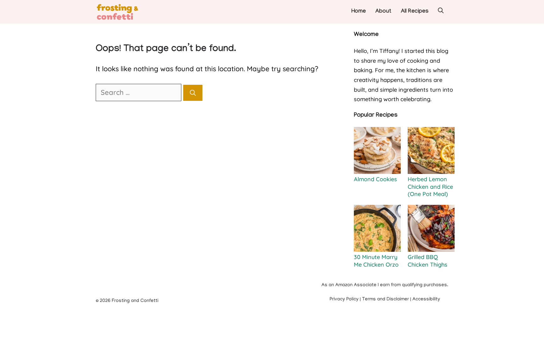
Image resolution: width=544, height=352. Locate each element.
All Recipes (414, 12)
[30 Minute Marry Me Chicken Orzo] (377, 229)
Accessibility (426, 299)
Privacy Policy (344, 299)
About (383, 12)
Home (358, 12)
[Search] (192, 93)
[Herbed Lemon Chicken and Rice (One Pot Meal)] (431, 151)
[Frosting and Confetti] (123, 12)
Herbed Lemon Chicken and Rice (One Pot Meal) (430, 187)
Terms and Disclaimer (385, 299)
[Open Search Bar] (440, 12)
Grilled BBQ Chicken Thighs (427, 260)
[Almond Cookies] (377, 151)
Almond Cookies (375, 179)
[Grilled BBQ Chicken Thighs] (431, 229)
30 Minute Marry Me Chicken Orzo (376, 260)
